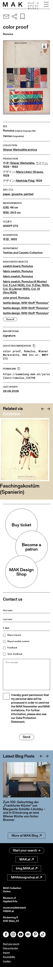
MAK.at (24, 859)
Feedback (12, 647)
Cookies (7, 961)
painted (28, 194)
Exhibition (11, 414)
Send (26, 737)
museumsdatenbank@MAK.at (14, 909)
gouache (16, 194)
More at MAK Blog (25, 835)
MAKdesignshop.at (25, 877)
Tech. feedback (14, 654)
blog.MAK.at (25, 868)
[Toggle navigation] (46, 4)
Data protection (10, 948)
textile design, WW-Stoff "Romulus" (26, 303)
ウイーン (41, 163)
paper (6, 194)
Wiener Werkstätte (22, 163)
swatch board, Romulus (18, 266)
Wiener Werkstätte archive (20, 150)
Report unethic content (18, 641)
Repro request (14, 635)
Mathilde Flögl (25, 181)
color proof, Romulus (16, 298)
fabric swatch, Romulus (18, 271)
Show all (10, 319)
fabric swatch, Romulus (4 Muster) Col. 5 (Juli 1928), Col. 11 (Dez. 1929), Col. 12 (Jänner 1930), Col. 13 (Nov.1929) (26, 287)
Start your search (25, 850)
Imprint (6, 952)
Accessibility (9, 956)
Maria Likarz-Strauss (29, 172)
